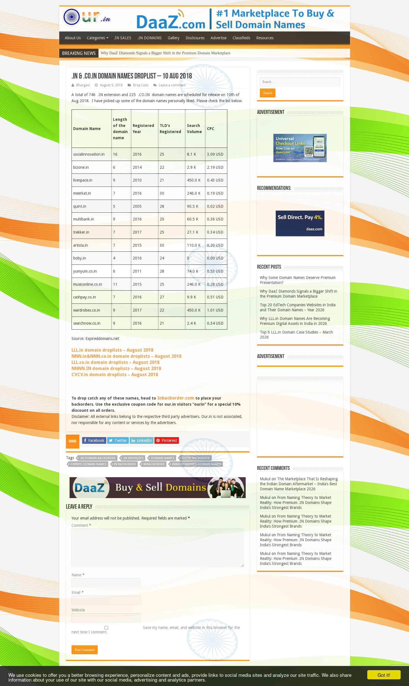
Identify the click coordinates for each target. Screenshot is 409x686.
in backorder (125, 464)
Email (78, 592)
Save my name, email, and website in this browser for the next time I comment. (156, 629)
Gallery (173, 38)
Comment (81, 525)
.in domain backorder (97, 458)
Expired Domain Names (88, 464)
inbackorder (154, 464)
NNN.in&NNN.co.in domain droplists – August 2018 (126, 356)
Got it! (384, 674)
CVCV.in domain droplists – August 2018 (115, 374)
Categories (96, 38)
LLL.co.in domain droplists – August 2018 (115, 362)
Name (78, 575)
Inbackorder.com (175, 398)
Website (78, 610)
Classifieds (241, 38)
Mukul (265, 479)
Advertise (218, 38)
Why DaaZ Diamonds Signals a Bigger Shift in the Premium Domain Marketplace (165, 53)
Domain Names (162, 458)
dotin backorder (196, 458)
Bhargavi (83, 85)
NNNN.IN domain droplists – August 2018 (116, 368)
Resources (265, 38)
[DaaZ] (158, 487)
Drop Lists (140, 85)
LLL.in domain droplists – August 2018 (112, 350)
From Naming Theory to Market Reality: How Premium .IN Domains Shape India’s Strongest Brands (295, 502)
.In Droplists (133, 458)
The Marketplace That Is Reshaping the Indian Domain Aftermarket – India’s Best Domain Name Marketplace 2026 (299, 484)
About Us (73, 38)
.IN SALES (122, 38)
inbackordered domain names (196, 464)
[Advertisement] (300, 419)
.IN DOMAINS (149, 38)
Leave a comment (172, 85)
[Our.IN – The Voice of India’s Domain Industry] (87, 16)
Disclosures (195, 38)
